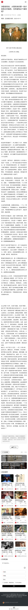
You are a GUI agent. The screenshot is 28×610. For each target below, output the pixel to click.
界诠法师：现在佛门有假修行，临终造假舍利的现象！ (7, 534)
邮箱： (5, 575)
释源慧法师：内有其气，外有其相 (20, 551)
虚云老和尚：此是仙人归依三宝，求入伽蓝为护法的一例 (7, 551)
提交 (14, 586)
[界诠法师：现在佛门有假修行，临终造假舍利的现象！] (7, 528)
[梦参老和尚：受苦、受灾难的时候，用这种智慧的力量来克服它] (7, 512)
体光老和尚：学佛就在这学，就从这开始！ (7, 501)
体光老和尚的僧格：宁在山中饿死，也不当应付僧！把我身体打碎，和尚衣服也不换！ (20, 534)
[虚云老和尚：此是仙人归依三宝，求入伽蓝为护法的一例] (7, 545)
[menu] (25, 2)
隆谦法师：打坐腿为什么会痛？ (20, 517)
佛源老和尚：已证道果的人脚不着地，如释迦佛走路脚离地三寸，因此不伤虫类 (7, 484)
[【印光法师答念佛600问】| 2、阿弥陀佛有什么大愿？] (20, 478)
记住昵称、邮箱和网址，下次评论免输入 (12, 582)
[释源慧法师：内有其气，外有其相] (20, 545)
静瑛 (2, 15)
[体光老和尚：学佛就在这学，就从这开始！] (7, 495)
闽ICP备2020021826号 (19, 594)
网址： (4, 579)
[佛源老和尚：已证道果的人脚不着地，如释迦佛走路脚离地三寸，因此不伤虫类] (7, 478)
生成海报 (5, 452)
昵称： (5, 572)
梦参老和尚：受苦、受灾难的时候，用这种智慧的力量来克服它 (7, 517)
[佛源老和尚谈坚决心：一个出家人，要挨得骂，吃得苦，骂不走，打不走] (20, 495)
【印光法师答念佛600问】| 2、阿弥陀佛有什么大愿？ (20, 484)
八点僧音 (19, 15)
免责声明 (20, 595)
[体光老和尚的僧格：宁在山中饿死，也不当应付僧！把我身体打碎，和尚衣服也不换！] (20, 528)
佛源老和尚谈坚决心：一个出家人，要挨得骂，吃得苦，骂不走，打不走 (20, 501)
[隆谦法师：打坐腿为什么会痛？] (20, 512)
